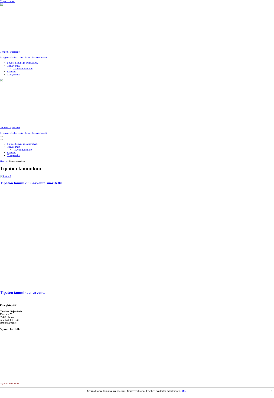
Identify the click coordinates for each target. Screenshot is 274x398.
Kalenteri (11, 71)
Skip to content (7, 1)
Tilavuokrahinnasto (23, 68)
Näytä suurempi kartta (9, 383)
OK (184, 391)
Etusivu (3, 161)
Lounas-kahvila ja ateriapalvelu (22, 62)
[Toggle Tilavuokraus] (54, 147)
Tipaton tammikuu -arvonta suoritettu (31, 183)
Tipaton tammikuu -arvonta (23, 292)
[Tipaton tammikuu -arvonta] (73, 285)
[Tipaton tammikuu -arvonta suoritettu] (5, 176)
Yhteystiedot (13, 74)
